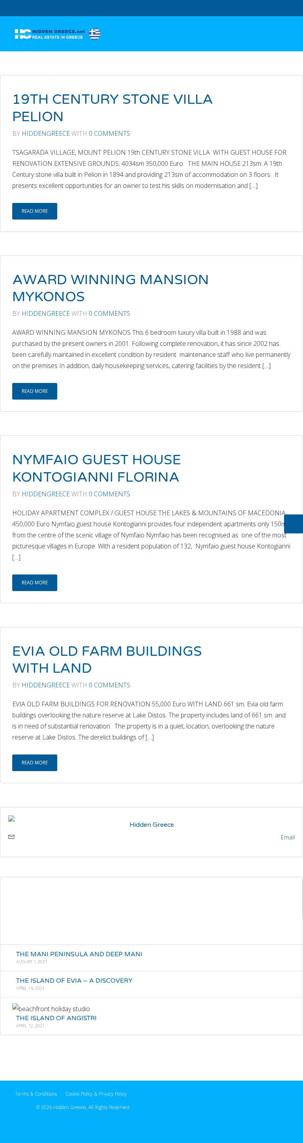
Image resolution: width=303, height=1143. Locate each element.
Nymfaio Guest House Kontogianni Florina (96, 469)
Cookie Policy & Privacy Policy (96, 1093)
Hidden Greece (151, 825)
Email (288, 837)
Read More (35, 211)
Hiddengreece (46, 133)
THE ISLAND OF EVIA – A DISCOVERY (74, 981)
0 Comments (109, 133)
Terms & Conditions (36, 1093)
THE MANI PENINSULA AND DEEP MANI (79, 954)
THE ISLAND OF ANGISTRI (56, 1018)
